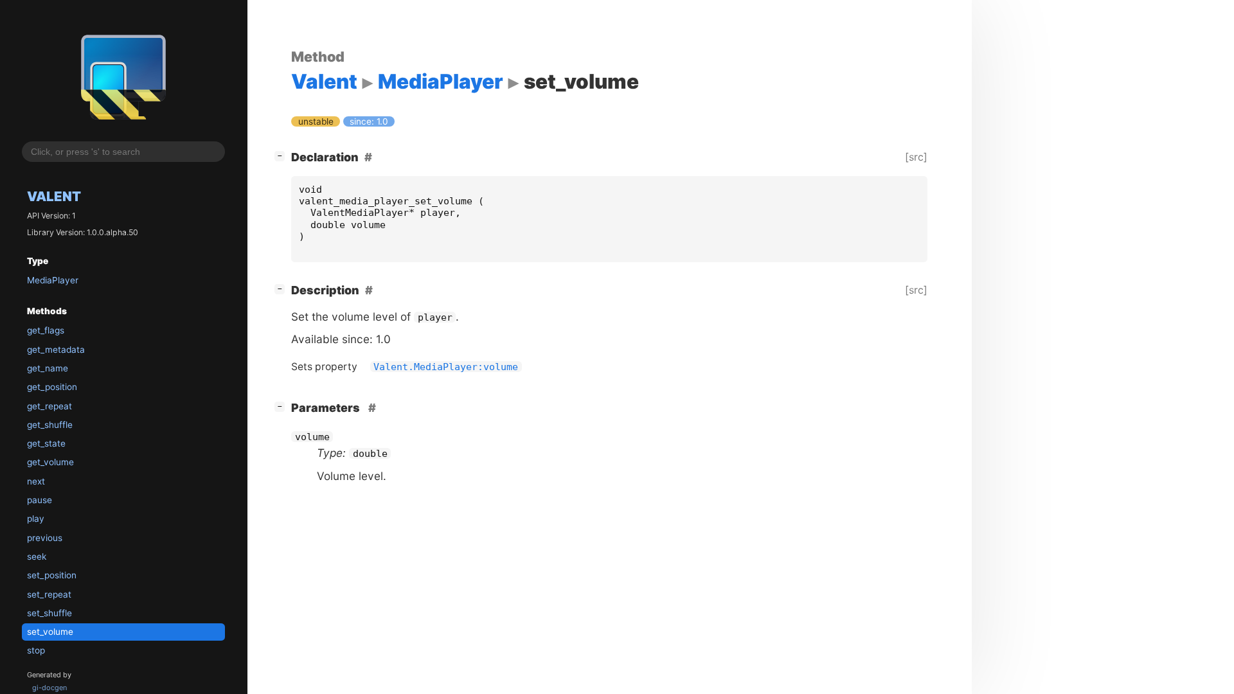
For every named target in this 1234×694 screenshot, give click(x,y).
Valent (54, 196)
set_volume (50, 632)
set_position (51, 575)
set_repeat (49, 594)
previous (44, 538)
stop (36, 650)
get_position (52, 387)
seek (36, 556)
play (35, 518)
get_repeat (49, 406)
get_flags (45, 330)
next (36, 481)
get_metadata (56, 349)
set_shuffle (49, 613)
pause (39, 500)
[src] (916, 156)
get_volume (50, 462)
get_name (47, 368)
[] (282, 155)
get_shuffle (50, 425)
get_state (46, 443)
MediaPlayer (52, 280)
